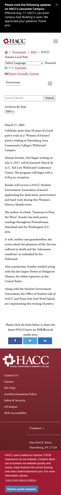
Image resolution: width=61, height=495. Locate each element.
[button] (56, 41)
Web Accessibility (15, 413)
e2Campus (10, 406)
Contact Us (11, 375)
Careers (9, 381)
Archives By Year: (16, 107)
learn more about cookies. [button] (20, 480)
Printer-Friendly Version (23, 73)
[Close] (57, 5)
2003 (33, 52)
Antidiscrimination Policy (20, 394)
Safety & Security (14, 400)
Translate (20, 68)
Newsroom (19, 52)
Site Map (9, 388)
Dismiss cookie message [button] (21, 489)
